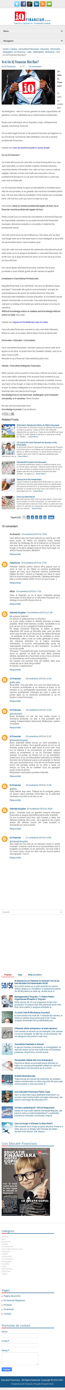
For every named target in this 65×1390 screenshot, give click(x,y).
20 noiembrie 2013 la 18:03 (39, 808)
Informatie (55, 49)
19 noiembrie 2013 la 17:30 (33, 563)
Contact (7, 1314)
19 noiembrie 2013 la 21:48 (39, 612)
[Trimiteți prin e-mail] (3, 414)
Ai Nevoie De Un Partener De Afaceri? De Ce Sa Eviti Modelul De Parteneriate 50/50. (36, 982)
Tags (20, 975)
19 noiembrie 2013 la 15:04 (34, 534)
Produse (8, 1305)
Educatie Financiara (10, 1380)
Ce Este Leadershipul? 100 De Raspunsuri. (34, 1107)
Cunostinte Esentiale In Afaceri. (29, 1044)
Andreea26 (17, 714)
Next (51, 517)
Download (9, 1309)
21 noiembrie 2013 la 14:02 (38, 837)
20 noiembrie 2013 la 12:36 (38, 678)
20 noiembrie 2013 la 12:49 (38, 785)
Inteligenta (8, 52)
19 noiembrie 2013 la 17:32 (28, 591)
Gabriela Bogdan (18, 612)
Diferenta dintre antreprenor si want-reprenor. (36, 1028)
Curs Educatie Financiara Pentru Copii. (32, 1092)
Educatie (44, 49)
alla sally (16, 682)
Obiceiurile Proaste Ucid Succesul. (32, 462)
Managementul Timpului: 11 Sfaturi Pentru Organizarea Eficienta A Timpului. (34, 997)
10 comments (35, 66)
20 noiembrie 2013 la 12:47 (38, 736)
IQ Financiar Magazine (14, 1300)
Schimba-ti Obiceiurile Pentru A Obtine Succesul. (38, 425)
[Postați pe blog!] (6, 414)
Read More (33, 437)
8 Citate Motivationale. (25, 1076)
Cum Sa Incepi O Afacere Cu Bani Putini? (33, 1123)
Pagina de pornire (12, 1296)
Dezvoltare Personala (29, 49)
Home (5, 49)
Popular (8, 975)
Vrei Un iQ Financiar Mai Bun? (20, 61)
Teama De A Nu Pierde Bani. (29, 479)
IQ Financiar (19, 52)
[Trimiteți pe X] (9, 414)
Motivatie (49, 52)
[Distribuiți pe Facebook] (12, 414)
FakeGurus (15, 563)
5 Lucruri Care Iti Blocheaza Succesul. (32, 1012)
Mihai (14, 789)
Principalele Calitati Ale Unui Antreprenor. (33, 1060)
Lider (29, 52)
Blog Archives (35, 975)
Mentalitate (38, 52)
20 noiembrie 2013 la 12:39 (38, 710)
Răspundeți (15, 554)
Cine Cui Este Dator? (26, 497)
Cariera (13, 49)
